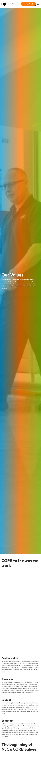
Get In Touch (28, 4)
